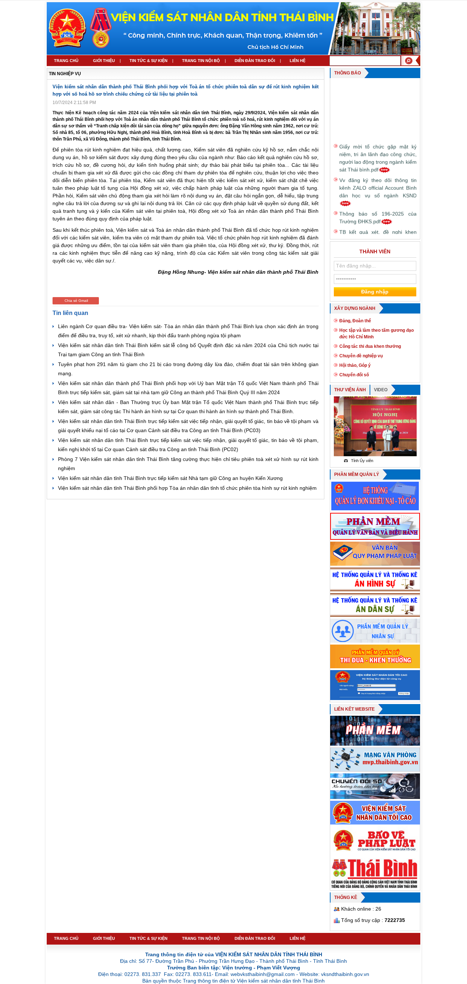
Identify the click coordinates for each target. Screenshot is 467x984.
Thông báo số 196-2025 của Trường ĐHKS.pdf (378, 210)
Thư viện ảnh (350, 389)
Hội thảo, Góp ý (355, 365)
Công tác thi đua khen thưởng (370, 346)
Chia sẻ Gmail (76, 301)
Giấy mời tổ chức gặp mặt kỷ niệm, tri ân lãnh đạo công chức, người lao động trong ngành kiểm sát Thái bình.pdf (378, 151)
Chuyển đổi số (354, 374)
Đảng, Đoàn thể (355, 320)
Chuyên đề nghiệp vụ (361, 355)
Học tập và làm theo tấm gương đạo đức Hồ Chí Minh (376, 333)
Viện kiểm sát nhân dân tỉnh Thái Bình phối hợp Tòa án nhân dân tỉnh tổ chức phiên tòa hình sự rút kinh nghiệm (187, 488)
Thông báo (347, 73)
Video (380, 389)
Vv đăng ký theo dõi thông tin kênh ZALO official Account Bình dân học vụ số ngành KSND (378, 180)
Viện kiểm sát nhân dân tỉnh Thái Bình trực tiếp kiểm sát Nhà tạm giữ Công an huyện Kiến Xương (170, 478)
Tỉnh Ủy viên (352, 460)
